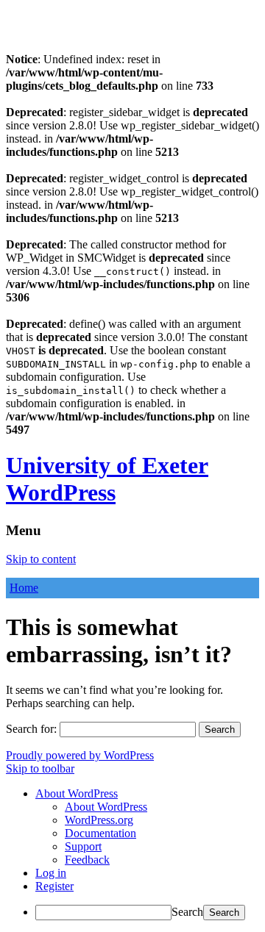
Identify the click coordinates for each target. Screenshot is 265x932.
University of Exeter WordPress (107, 479)
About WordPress (106, 806)
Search (187, 912)
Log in (50, 873)
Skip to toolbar (40, 768)
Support (83, 846)
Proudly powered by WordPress (80, 755)
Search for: (31, 729)
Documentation (100, 833)
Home (24, 587)
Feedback (87, 859)
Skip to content (41, 559)
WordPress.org (99, 820)
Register (54, 886)
